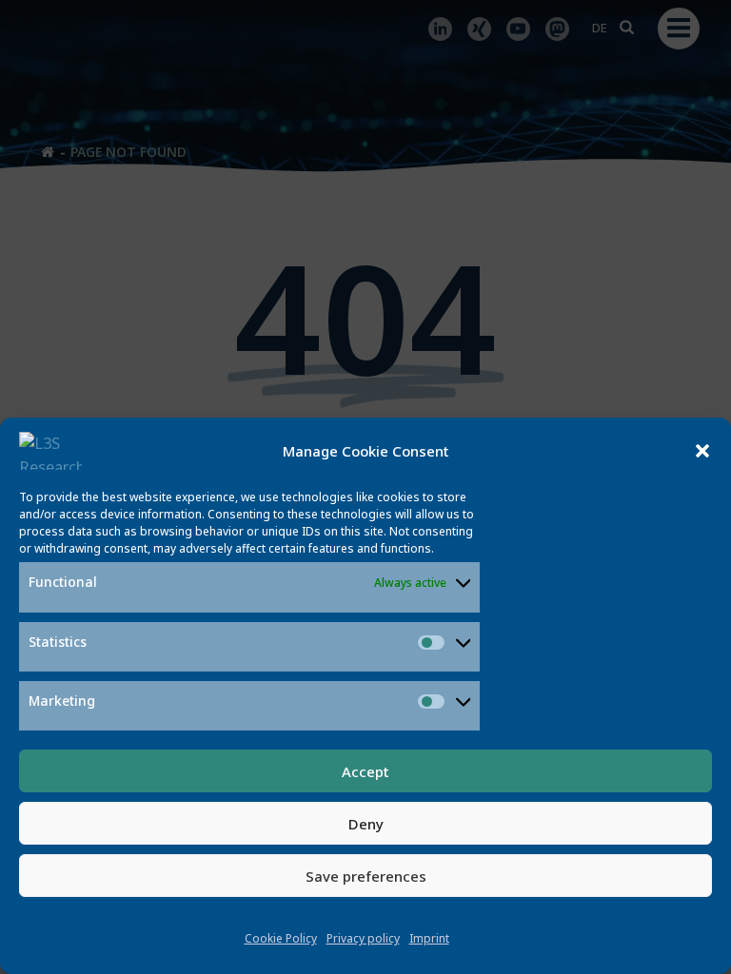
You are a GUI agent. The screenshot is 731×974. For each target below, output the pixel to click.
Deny (366, 823)
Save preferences (366, 876)
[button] (702, 450)
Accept (365, 771)
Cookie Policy (281, 938)
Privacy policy (363, 938)
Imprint (429, 938)
